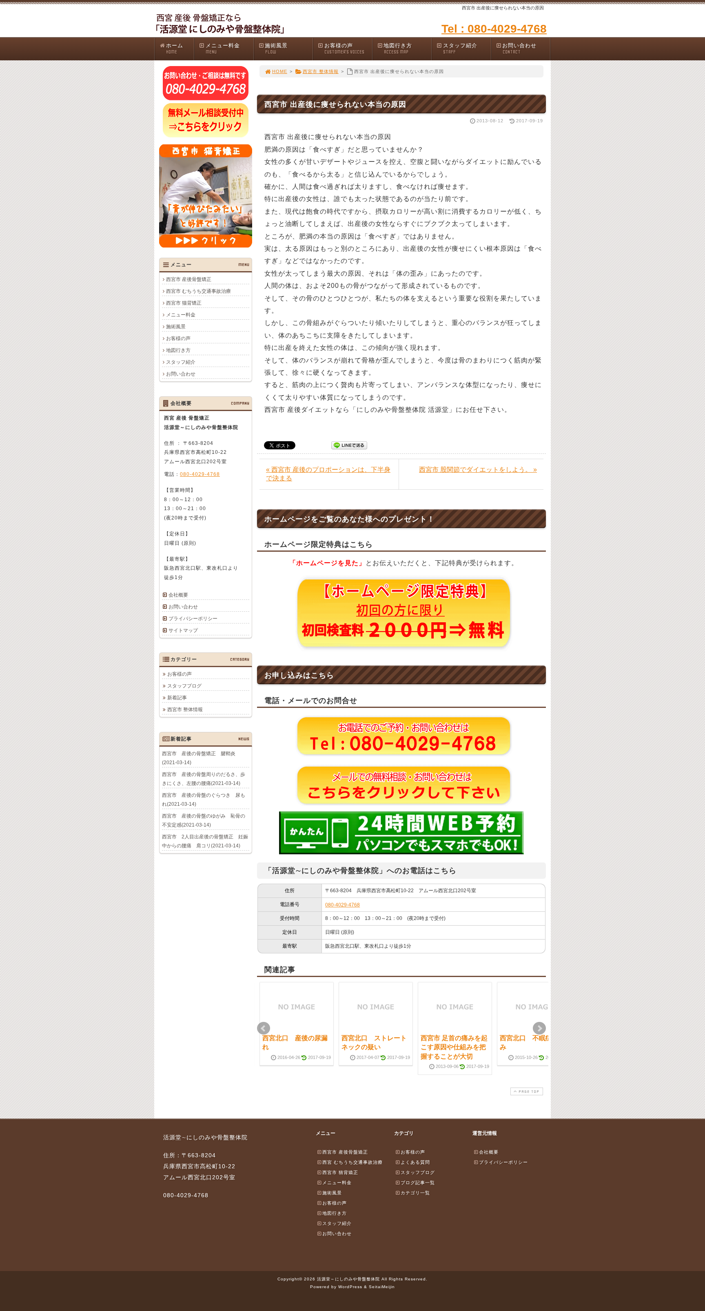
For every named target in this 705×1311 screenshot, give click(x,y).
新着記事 (177, 698)
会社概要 (178, 595)
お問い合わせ (519, 48)
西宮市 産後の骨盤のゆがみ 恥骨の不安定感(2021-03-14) (203, 820)
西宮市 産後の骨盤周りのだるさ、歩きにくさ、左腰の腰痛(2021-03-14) (203, 779)
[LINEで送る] (349, 444)
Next (539, 1028)
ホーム (174, 48)
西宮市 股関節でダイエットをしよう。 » (478, 469)
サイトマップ (183, 630)
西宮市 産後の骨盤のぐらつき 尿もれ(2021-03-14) (203, 799)
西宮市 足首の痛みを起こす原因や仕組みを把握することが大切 (454, 1047)
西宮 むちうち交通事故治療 (352, 1162)
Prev (263, 1028)
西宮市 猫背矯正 (184, 303)
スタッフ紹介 (460, 48)
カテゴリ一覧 (415, 1192)
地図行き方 (398, 48)
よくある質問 (415, 1162)
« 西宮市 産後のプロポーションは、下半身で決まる (328, 474)
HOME (279, 71)
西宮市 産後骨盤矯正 (188, 279)
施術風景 (276, 48)
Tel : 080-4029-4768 (494, 28)
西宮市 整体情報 (321, 71)
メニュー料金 (223, 48)
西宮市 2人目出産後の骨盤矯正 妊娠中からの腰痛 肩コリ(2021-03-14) (205, 841)
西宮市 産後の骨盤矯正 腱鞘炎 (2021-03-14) (201, 758)
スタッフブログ (184, 686)
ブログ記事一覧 (418, 1182)
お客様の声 (344, 48)
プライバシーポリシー (192, 618)
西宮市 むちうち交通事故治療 (198, 291)
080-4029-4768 (342, 905)
